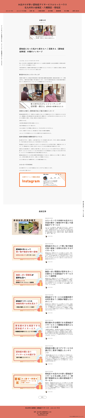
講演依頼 (58, 11)
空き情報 (50, 11)
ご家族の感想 (41, 11)
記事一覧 (32, 11)
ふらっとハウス (9, 11)
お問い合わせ (75, 11)
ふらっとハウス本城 (21, 11)
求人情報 (66, 11)
